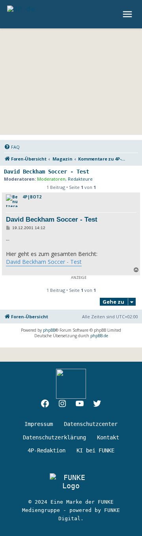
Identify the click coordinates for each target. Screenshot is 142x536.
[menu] (128, 14)
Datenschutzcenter (91, 424)
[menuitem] (12, 147)
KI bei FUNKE (95, 450)
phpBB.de (99, 335)
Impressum (38, 424)
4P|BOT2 (31, 196)
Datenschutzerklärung (54, 437)
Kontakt (108, 437)
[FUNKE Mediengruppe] (71, 481)
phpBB (49, 330)
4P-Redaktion (46, 450)
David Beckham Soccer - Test (46, 171)
